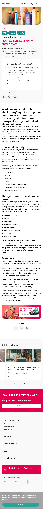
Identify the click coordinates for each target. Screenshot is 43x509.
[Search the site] (37, 4)
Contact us (7, 424)
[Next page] (28, 383)
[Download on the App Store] (9, 482)
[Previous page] (14, 383)
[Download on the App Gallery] (33, 482)
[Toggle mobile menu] (40, 3)
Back (6, 29)
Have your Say (8, 429)
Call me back (21, 406)
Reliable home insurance (11, 291)
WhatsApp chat (9, 427)
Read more (11, 377)
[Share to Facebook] (4, 97)
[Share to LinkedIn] (15, 97)
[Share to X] (9, 97)
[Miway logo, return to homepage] (6, 3)
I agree (20, 504)
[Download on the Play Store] (20, 482)
